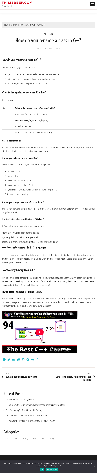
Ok (42, 469)
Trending (51, 438)
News (42, 438)
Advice (7, 438)
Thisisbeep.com (17, 2)
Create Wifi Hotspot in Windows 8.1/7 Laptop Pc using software (27, 415)
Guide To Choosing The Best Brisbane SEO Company (24, 410)
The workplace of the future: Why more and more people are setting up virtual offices (35, 405)
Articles (48, 34)
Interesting (25, 438)
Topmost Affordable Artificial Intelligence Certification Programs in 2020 (30, 421)
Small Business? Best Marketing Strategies (20, 399)
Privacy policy (52, 469)
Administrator (54, 48)
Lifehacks (34, 438)
